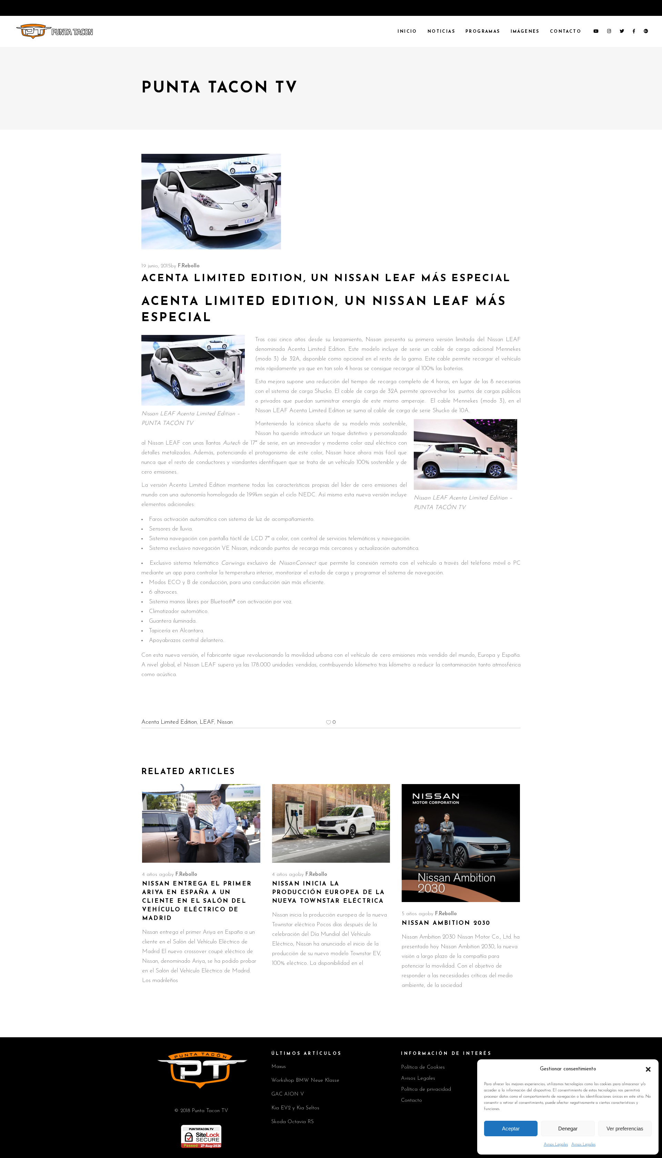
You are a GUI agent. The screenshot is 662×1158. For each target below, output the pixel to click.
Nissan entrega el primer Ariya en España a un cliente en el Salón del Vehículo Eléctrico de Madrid (197, 901)
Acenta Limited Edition (169, 722)
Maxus (278, 1066)
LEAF (207, 722)
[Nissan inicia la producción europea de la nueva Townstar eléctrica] (331, 823)
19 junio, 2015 (156, 266)
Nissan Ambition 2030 (446, 923)
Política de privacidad (426, 1089)
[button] (648, 1069)
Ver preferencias (624, 1128)
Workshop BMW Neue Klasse (305, 1080)
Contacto (411, 1100)
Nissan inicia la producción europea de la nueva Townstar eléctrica (328, 892)
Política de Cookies (423, 1067)
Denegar (568, 1128)
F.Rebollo (189, 266)
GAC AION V (287, 1094)
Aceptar (511, 1128)
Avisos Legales (556, 1144)
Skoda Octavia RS (292, 1122)
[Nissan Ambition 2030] (461, 843)
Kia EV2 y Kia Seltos (295, 1108)
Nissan (225, 722)
